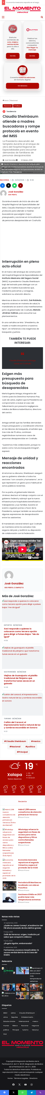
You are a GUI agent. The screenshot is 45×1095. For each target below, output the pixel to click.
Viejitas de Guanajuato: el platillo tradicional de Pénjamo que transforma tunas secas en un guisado (21, 679)
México (15, 1026)
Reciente (22, 801)
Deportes (14, 1017)
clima (5, 1017)
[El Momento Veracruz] (22, 10)
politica (31, 746)
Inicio (6, 100)
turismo (25, 1030)
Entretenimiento (27, 1017)
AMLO (5, 1013)
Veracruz (35, 1030)
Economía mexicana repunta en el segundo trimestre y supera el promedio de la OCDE (28, 864)
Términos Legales (21, 1078)
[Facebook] (2, 185)
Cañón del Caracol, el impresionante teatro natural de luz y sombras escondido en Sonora (22, 725)
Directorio (34, 1078)
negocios (35, 1026)
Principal (23, 752)
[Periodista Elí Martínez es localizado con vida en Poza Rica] (9, 886)
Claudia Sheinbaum (16, 741)
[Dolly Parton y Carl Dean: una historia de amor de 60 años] (8, 995)
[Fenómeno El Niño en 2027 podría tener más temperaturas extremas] (9, 898)
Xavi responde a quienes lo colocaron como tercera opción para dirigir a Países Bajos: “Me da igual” (21, 632)
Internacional (24, 1021)
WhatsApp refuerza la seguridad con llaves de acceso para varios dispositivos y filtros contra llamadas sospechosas (29, 836)
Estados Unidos (9, 1021)
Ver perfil (12, 195)
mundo (6, 1026)
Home (10, 1078)
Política (17, 106)
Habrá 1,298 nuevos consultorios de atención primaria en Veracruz (30, 812)
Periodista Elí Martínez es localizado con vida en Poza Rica (29, 885)
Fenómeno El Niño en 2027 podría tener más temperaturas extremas (30, 897)
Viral (5, 1034)
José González (10, 160)
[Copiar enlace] (20, 185)
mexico (36, 741)
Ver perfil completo (14, 587)
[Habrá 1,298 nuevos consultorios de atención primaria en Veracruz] (9, 817)
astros (13, 1013)
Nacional (14, 100)
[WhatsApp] (14, 185)
